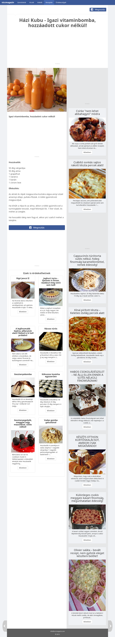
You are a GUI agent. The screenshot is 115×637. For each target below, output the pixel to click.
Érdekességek (61, 2)
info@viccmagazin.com (57, 631)
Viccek (31, 2)
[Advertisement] (57, 47)
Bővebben (23, 312)
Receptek (49, 2)
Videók (39, 2)
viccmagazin (8, 2)
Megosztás (99, 9)
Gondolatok (21, 2)
